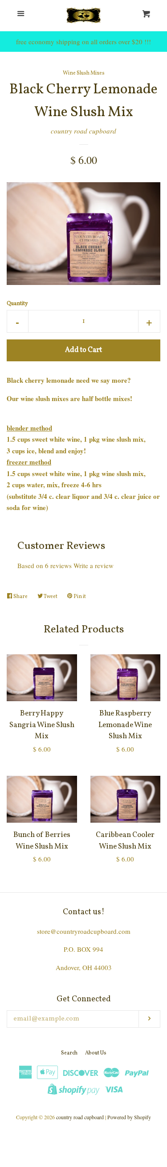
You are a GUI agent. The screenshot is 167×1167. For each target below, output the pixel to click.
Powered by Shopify (129, 1117)
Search (69, 1053)
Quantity (17, 303)
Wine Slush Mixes (84, 73)
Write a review (93, 565)
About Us (95, 1053)
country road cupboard (83, 130)
